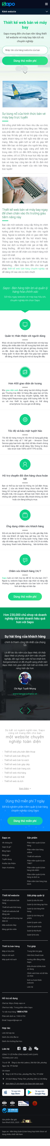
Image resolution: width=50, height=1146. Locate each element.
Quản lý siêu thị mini (35, 900)
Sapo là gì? (6, 847)
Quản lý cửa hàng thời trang (35, 910)
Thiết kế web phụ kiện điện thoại (19, 751)
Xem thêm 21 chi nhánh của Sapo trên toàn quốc (24, 1083)
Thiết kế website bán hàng (10, 901)
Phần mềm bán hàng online (35, 851)
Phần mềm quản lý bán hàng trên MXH (36, 869)
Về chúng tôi (7, 843)
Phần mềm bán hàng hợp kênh (37, 882)
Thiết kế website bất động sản (10, 912)
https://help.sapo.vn (17, 1003)
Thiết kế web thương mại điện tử (12, 919)
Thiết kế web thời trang (11, 907)
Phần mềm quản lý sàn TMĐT (36, 862)
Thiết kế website (34, 856)
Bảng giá (5, 855)
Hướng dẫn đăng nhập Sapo (36, 960)
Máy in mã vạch (8, 955)
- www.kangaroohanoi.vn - (24, 693)
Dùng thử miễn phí (25, 60)
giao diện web (12, 390)
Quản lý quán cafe (34, 922)
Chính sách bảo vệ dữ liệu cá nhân (37, 974)
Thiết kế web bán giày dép (17, 764)
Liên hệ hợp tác (8, 1033)
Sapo (4, 578)
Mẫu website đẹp (9, 925)
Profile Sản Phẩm (9, 863)
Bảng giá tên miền (9, 929)
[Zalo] (24, 1049)
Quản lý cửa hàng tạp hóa (37, 904)
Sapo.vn (5, 1131)
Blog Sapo (6, 851)
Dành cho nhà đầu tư (10, 1037)
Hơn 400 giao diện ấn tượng (25, 383)
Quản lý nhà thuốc (34, 930)
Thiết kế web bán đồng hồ (16, 756)
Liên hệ (30, 987)
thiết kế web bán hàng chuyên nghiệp (26, 268)
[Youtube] (30, 1048)
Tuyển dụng (7, 859)
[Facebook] (18, 1048)
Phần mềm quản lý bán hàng (36, 844)
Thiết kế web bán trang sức (17, 768)
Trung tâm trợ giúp (34, 951)
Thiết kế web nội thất (14, 777)
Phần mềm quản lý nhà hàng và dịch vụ (36, 875)
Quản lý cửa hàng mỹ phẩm (35, 917)
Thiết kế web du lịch (13, 781)
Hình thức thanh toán (35, 955)
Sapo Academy (8, 867)
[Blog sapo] (36, 1048)
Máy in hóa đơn (8, 951)
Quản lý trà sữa (33, 935)
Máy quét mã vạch (9, 959)
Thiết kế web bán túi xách (16, 760)
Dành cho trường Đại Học (12, 1041)
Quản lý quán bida (34, 926)
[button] (46, 4)
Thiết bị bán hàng (11, 946)
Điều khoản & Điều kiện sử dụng (36, 967)
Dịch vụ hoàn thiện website (34, 981)
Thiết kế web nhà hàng (15, 772)
